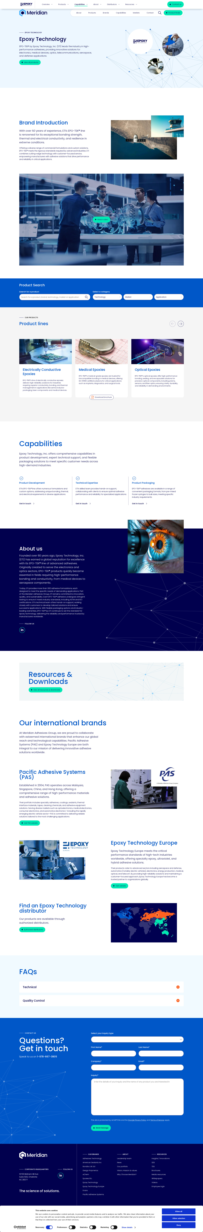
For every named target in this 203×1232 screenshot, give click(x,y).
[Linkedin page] (22, 632)
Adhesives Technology (92, 1158)
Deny (179, 1225)
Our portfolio (122, 1166)
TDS (153, 1166)
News (119, 1162)
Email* (141, 1061)
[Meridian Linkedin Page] (61, 1177)
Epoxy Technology (90, 1182)
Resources (129, 4)
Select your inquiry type (102, 1033)
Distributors (112, 4)
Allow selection (178, 1218)
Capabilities (79, 4)
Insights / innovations (161, 1158)
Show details (127, 1227)
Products (62, 4)
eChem (86, 1174)
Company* (96, 1061)
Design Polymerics (90, 1170)
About (95, 4)
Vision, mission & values (127, 1170)
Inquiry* (94, 1075)
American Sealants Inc (92, 1162)
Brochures (156, 1170)
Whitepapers (157, 1178)
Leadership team (124, 1158)
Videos (154, 1182)
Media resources (159, 1174)
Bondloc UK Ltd (89, 1166)
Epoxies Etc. (87, 1178)
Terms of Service (157, 1120)
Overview (46, 4)
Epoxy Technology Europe (93, 1186)
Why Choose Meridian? (126, 1174)
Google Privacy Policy (137, 1120)
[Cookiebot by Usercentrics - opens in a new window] (20, 1227)
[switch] (72, 1227)
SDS (153, 1162)
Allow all (178, 1211)
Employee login (158, 1186)
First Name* (96, 1047)
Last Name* (144, 1047)
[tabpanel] (45, 368)
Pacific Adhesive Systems (93, 1194)
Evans (85, 1190)
